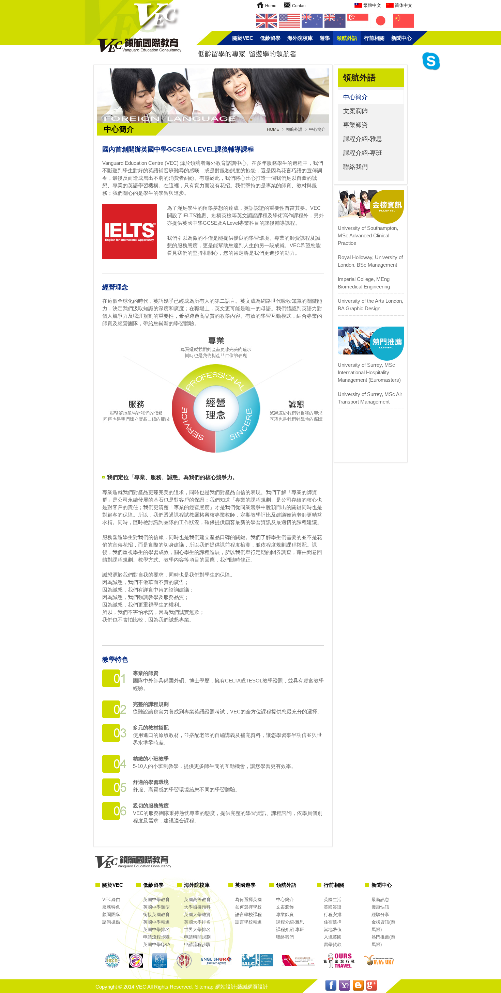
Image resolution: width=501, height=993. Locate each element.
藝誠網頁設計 (252, 987)
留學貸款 (332, 944)
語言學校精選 (248, 922)
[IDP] (298, 961)
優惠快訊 (380, 907)
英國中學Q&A (156, 944)
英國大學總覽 (197, 914)
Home (270, 5)
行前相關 (374, 38)
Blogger (358, 985)
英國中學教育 (156, 899)
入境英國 (332, 937)
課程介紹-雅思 (362, 139)
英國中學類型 (156, 907)
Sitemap (204, 987)
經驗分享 (380, 914)
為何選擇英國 (248, 899)
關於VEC (242, 38)
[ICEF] (160, 961)
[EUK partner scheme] (216, 961)
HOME (273, 129)
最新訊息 (380, 899)
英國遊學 (245, 885)
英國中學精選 (156, 922)
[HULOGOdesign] (380, 961)
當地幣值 (332, 929)
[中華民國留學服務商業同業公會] (112, 961)
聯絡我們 (355, 166)
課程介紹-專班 (362, 152)
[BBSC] (136, 961)
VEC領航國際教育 (134, 27)
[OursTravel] (339, 961)
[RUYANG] (184, 961)
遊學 (325, 38)
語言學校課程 (248, 914)
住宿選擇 (332, 922)
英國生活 (332, 899)
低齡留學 (270, 38)
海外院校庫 (300, 38)
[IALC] (257, 961)
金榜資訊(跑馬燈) (383, 925)
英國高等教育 (197, 899)
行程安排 (332, 914)
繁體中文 (372, 5)
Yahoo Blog (344, 985)
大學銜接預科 (197, 907)
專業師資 (355, 125)
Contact (299, 5)
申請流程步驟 (156, 937)
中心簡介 (355, 97)
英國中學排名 (156, 929)
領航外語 (347, 38)
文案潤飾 (355, 111)
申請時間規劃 (197, 937)
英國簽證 (332, 907)
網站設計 (225, 987)
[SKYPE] (431, 70)
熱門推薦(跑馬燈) (383, 940)
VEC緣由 (111, 899)
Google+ (371, 985)
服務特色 (111, 907)
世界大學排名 (197, 929)
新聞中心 (401, 38)
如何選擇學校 (248, 907)
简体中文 (403, 5)
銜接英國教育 (156, 914)
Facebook (330, 985)
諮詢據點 (111, 922)
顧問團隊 (111, 914)
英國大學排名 (197, 922)
